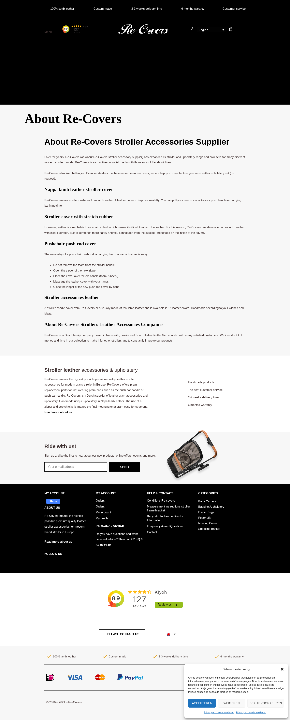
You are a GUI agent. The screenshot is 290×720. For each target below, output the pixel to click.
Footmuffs (10, 81)
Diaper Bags (12, 72)
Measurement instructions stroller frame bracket (168, 508)
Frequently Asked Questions (165, 526)
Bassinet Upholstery (211, 506)
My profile (102, 518)
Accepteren (202, 703)
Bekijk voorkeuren (266, 703)
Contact (152, 532)
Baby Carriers (207, 501)
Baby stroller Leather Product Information (165, 518)
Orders (100, 500)
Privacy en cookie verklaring (219, 712)
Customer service (234, 8)
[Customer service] (219, 8)
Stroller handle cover (17, 100)
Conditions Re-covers (161, 500)
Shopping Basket (209, 528)
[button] (282, 669)
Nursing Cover (13, 91)
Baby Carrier (12, 63)
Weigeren (232, 703)
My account (103, 512)
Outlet (8, 45)
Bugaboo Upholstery (17, 54)
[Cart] (231, 29)
